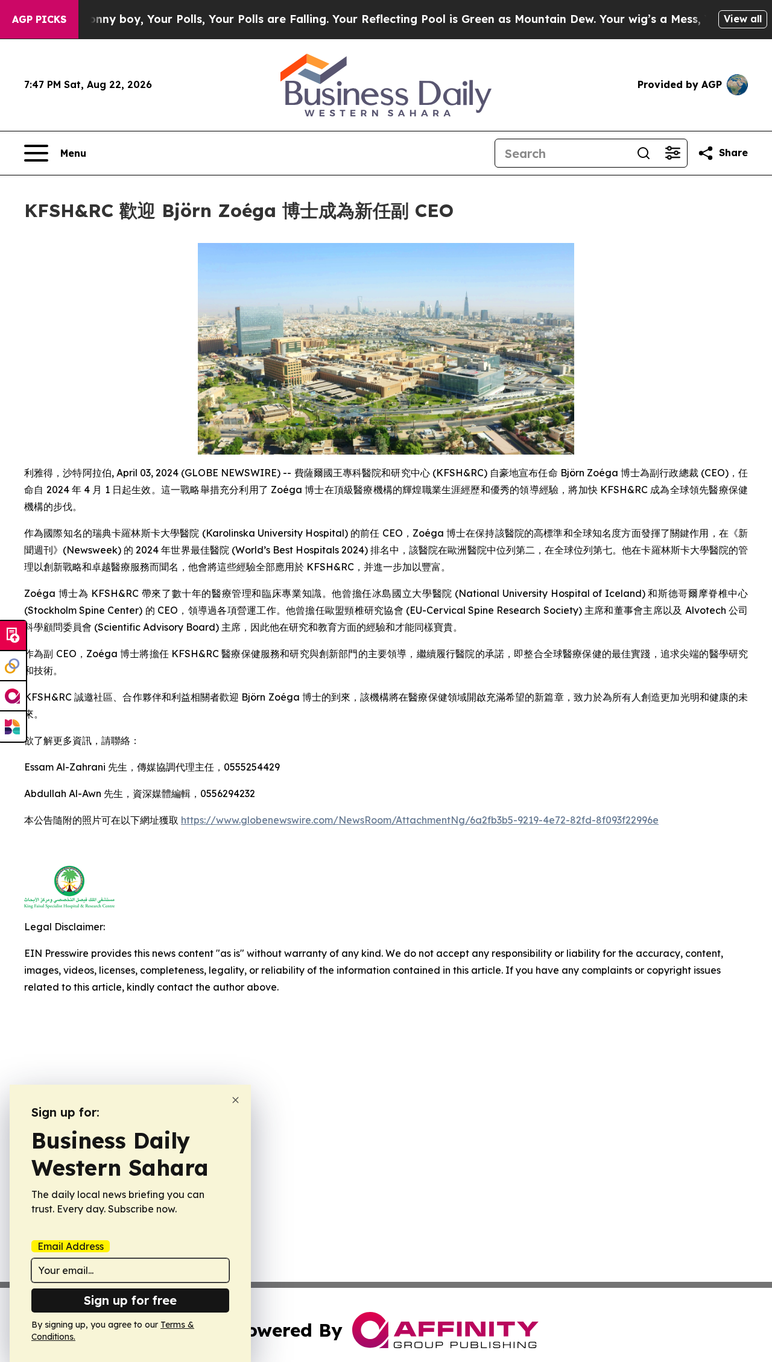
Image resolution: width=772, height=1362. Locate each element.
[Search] (643, 153)
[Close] (235, 1100)
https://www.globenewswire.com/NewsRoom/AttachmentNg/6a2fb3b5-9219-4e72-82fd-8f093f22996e (420, 820)
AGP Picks (39, 19)
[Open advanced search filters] (672, 153)
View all (743, 19)
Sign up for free (130, 1300)
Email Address (70, 1246)
